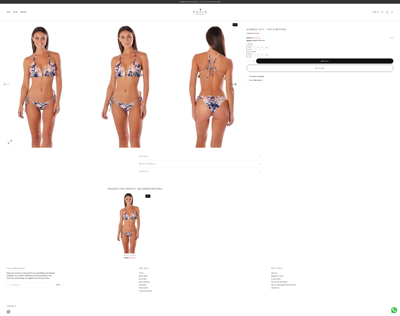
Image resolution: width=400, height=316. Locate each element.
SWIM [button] (15, 12)
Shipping (249, 40)
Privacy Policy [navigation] (276, 279)
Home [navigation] (141, 273)
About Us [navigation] (274, 273)
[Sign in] (387, 12)
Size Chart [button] (143, 156)
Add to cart (325, 61)
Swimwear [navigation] (143, 279)
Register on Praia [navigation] (277, 276)
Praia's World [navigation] (143, 288)
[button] (376, 12)
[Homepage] (200, 12)
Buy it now (320, 68)
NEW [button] (8, 12)
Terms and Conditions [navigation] (279, 282)
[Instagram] (8, 312)
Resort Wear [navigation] (143, 276)
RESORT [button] (23, 12)
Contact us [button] (143, 171)
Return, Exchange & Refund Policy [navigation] (283, 285)
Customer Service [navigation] (145, 291)
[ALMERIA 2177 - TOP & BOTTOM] (130, 223)
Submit (58, 285)
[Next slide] (233, 84)
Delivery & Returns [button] (147, 164)
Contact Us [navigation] (275, 288)
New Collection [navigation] (144, 282)
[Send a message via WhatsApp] (394, 310)
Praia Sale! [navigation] (142, 285)
